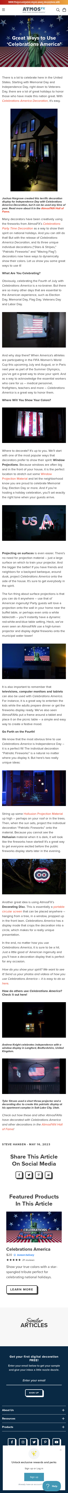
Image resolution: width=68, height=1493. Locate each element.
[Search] (58, 10)
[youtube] (56, 1442)
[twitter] (34, 1442)
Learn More (21, 1289)
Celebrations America (28, 1249)
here (5, 983)
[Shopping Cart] (64, 10)
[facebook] (12, 1442)
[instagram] (23, 1442)
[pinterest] (45, 1442)
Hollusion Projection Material (43, 814)
